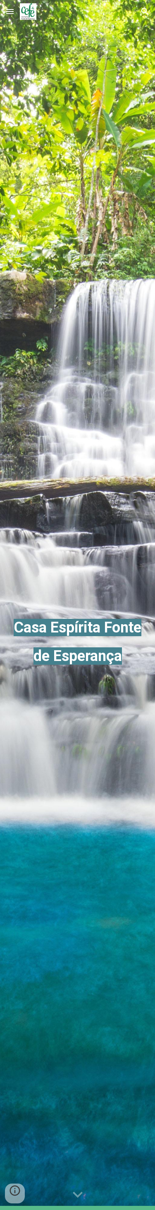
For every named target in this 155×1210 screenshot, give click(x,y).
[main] (78, 605)
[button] (10, 11)
